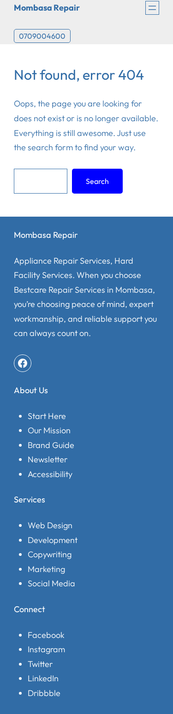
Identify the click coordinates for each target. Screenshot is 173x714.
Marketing (46, 569)
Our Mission (49, 430)
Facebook (46, 635)
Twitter (40, 664)
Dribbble (44, 693)
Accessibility (50, 474)
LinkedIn (43, 678)
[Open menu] (152, 8)
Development (53, 540)
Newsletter (47, 459)
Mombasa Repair (47, 7)
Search (97, 181)
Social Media (51, 583)
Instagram (46, 649)
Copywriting (50, 554)
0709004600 (42, 36)
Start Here (47, 416)
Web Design (50, 525)
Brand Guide (51, 445)
